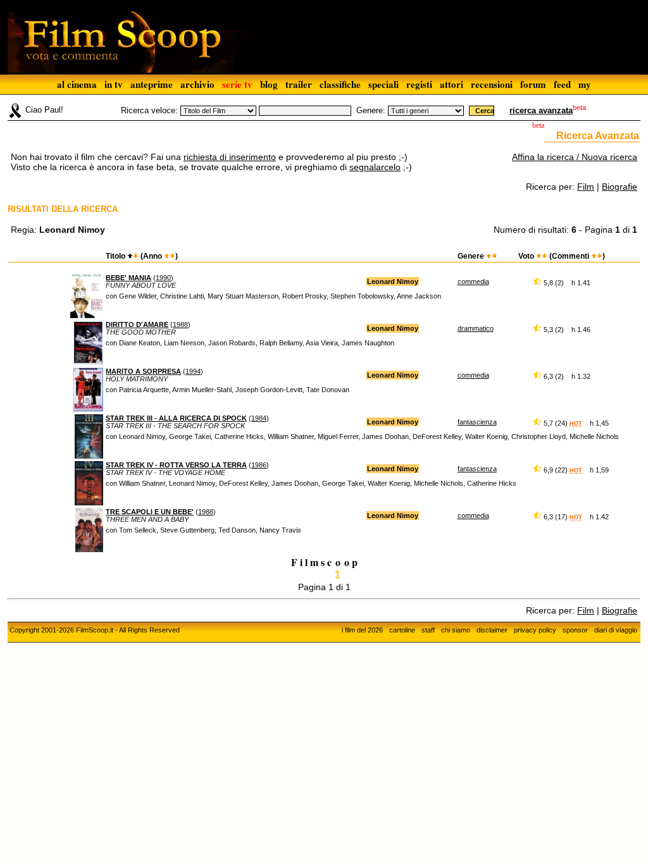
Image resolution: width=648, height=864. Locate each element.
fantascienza (477, 422)
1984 (258, 418)
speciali (383, 84)
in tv (113, 84)
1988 (180, 324)
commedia (473, 281)
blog (269, 84)
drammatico (476, 328)
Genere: (370, 110)
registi (419, 84)
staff (428, 630)
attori (451, 84)
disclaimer (492, 630)
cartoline (402, 630)
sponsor (575, 630)
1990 (163, 277)
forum (533, 84)
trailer (298, 84)
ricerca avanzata (541, 110)
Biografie (619, 187)
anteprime (151, 84)
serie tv (237, 84)
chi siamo (455, 630)
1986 (258, 465)
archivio (197, 84)
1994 (193, 371)
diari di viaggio (615, 630)
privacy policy (535, 630)
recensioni (492, 84)
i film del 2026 (362, 630)
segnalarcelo (375, 167)
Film (585, 187)
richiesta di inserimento (230, 157)
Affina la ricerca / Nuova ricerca (574, 157)
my (584, 84)
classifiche (340, 84)
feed (562, 84)
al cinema (77, 84)
